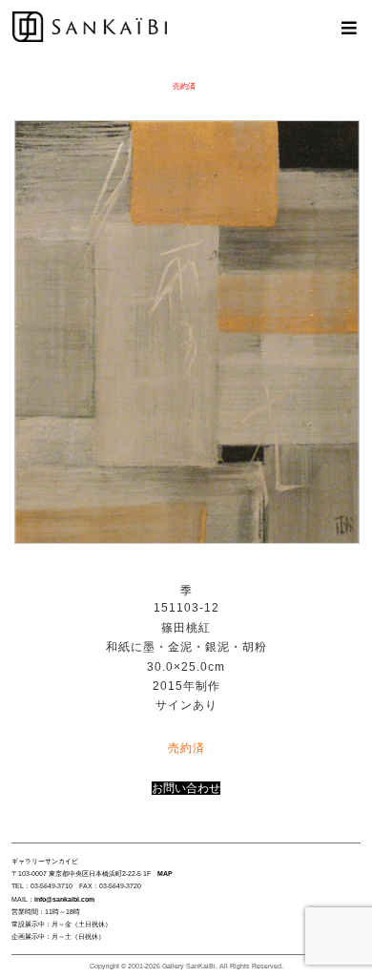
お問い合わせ (186, 788)
